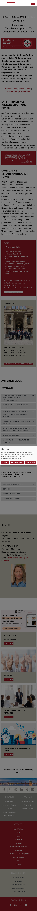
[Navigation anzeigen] (33, 3)
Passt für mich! (30, 462)
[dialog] (18, 455)
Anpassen (5, 462)
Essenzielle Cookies (17, 462)
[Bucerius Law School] (11, 3)
